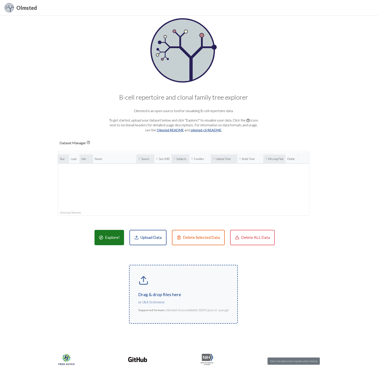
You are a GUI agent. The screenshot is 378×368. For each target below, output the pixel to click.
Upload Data (151, 237)
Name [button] (98, 159)
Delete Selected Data (201, 237)
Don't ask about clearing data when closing (293, 361)
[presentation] (183, 294)
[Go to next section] (196, 7)
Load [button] (74, 159)
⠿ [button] (139, 159)
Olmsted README (170, 130)
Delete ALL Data (255, 237)
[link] (20, 7)
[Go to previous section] (184, 7)
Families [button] (199, 159)
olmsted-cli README (206, 130)
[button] (75, 143)
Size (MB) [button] (164, 159)
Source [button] (145, 159)
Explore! (112, 237)
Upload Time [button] (223, 159)
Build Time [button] (248, 159)
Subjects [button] (181, 159)
